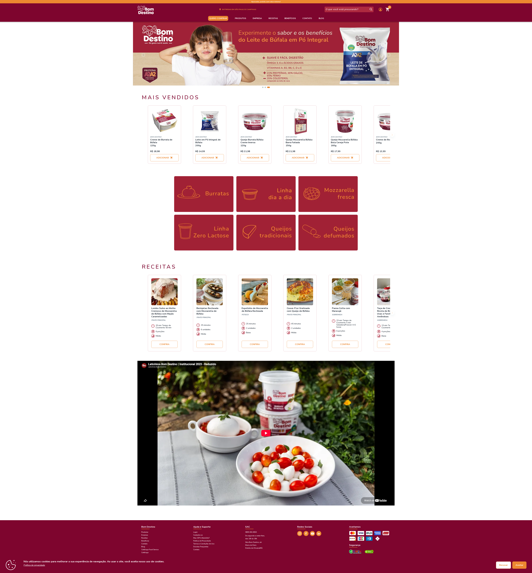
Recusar (503, 565)
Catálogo (145, 552)
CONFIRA (164, 344)
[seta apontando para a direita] (392, 135)
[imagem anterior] (143, 55)
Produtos (240, 18)
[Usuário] (380, 9)
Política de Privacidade (202, 541)
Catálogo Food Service (149, 549)
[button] (387, 9)
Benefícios (290, 18)
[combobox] (347, 9)
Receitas (273, 18)
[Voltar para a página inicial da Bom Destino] (145, 10)
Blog (321, 18)
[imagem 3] (269, 87)
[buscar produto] (370, 9)
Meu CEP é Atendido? (201, 538)
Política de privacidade (34, 565)
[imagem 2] (266, 87)
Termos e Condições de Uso (203, 544)
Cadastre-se (198, 535)
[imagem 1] (263, 87)
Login (195, 532)
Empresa (257, 18)
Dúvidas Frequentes (200, 547)
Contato (307, 18)
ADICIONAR (162, 157)
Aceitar (519, 565)
